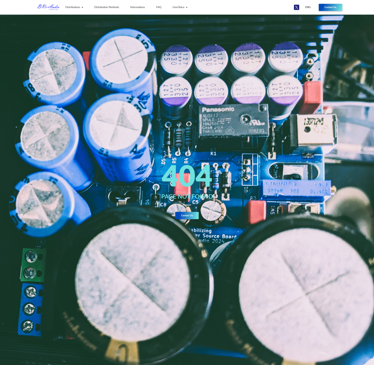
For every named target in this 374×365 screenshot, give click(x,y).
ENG (308, 7)
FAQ (158, 7)
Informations (137, 7)
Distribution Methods (106, 7)
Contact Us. (330, 7)
